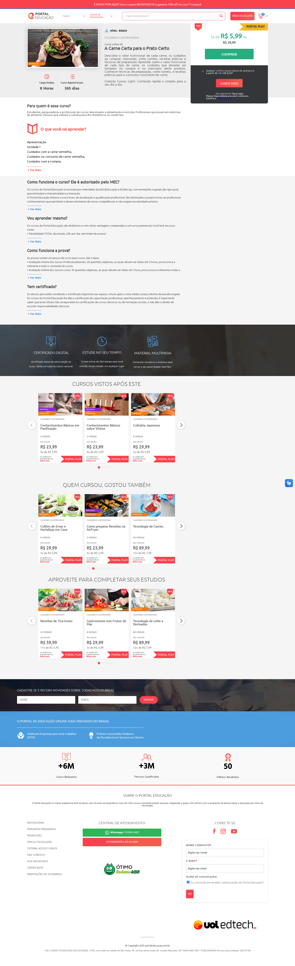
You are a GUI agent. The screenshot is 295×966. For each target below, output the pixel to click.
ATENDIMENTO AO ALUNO (122, 842)
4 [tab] (110, 467)
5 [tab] (114, 467)
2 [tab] (103, 467)
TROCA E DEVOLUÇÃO (39, 842)
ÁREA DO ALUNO (242, 16)
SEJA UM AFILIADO (37, 861)
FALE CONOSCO (36, 855)
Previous (32, 425)
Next (181, 425)
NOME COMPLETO (198, 845)
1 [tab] (99, 467)
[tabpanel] (60, 428)
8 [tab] (120, 568)
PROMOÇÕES (34, 836)
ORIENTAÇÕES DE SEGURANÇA (44, 874)
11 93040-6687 (124, 832)
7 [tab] (116, 568)
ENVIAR (149, 699)
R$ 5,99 (231, 36)
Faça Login (237, 93)
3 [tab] (106, 467)
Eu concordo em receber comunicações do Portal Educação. (227, 882)
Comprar (229, 54)
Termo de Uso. (224, 98)
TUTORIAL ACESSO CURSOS (42, 848)
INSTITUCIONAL (35, 823)
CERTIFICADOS (35, 868)
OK (190, 894)
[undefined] (63, 48)
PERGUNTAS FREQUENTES (41, 829)
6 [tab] (112, 568)
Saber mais (229, 83)
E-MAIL (191, 861)
